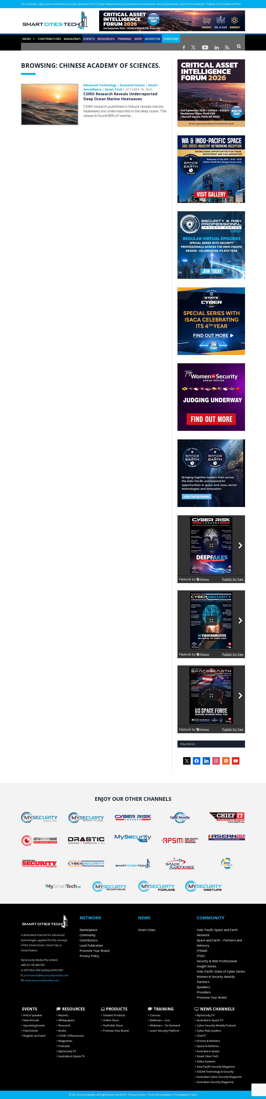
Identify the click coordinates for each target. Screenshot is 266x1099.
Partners (203, 982)
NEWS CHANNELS (217, 1009)
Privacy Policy (89, 956)
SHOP (138, 39)
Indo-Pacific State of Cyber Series (221, 971)
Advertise (152, 39)
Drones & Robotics (58, 4)
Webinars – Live (160, 1020)
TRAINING (124, 39)
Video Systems (79, 4)
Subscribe (171, 39)
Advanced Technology (100, 85)
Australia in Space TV (71, 1056)
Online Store (111, 1020)
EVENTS (29, 1009)
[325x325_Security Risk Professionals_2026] (211, 278)
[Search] (239, 46)
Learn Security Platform (164, 1030)
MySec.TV (203, 4)
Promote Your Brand (94, 950)
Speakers (203, 987)
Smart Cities (146, 930)
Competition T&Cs (186, 1095)
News (26, 39)
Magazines (72, 39)
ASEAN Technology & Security (215, 1071)
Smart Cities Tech (207, 1056)
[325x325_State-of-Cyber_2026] (211, 354)
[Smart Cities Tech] (55, 22)
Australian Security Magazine (215, 1082)
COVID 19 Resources (71, 1035)
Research (64, 1025)
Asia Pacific (118, 4)
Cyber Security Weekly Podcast (216, 1025)
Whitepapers (66, 1020)
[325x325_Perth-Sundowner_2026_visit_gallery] (211, 202)
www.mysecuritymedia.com (42, 980)
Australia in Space (208, 1051)
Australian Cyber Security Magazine (219, 1077)
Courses (155, 1015)
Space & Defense (208, 1046)
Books (62, 1030)
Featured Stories (132, 85)
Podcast (192, 4)
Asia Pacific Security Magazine (216, 1066)
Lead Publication (91, 945)
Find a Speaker (32, 1015)
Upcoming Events (34, 1025)
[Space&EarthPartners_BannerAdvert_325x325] (211, 506)
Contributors (49, 39)
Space (42, 4)
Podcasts (64, 1046)
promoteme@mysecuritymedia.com (46, 975)
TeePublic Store (113, 1025)
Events (89, 39)
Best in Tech (217, 4)
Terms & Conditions (160, 1095)
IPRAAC (202, 950)
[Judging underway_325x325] (211, 430)
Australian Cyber (176, 4)
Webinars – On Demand (165, 1025)
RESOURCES (106, 39)
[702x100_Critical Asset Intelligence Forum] (172, 30)
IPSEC (201, 956)
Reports (63, 1015)
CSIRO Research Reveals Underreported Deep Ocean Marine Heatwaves (120, 96)
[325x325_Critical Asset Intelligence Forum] (211, 126)
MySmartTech (233, 4)
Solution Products (114, 1015)
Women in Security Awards (216, 976)
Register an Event (34, 1035)
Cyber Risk (105, 4)
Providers (204, 992)
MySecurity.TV (67, 1051)
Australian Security (155, 4)
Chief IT (93, 4)
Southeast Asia (134, 4)
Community (88, 935)
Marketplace (88, 930)
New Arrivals (31, 1020)
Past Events (30, 1030)
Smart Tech (113, 89)
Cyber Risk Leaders (209, 1030)
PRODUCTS (116, 1009)
